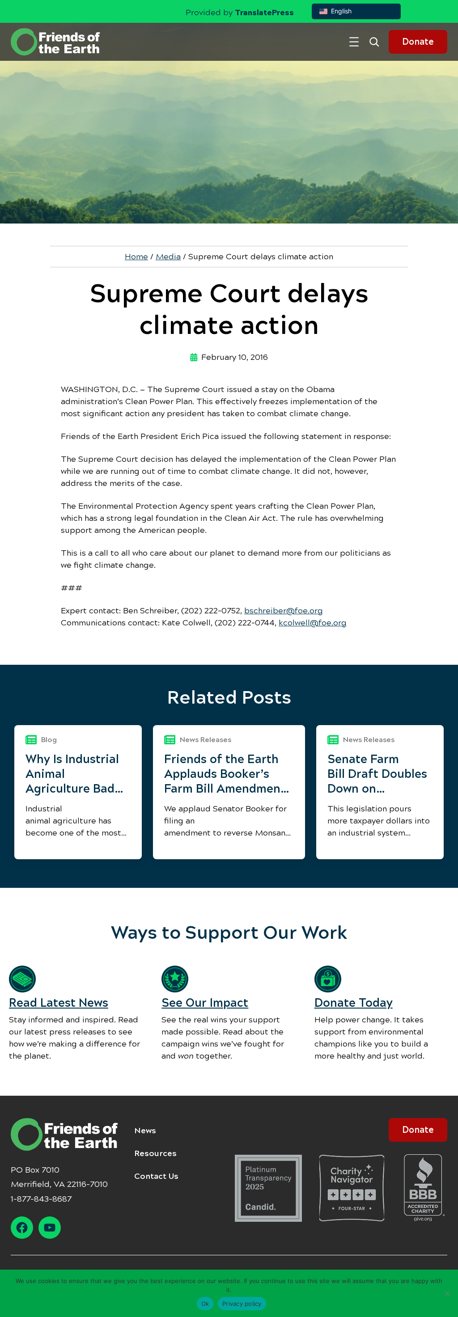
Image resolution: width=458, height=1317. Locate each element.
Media (168, 257)
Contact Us (156, 1176)
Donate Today (353, 1003)
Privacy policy (242, 1303)
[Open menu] (354, 42)
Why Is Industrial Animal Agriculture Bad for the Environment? (72, 774)
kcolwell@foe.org (313, 623)
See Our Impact (204, 1003)
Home (136, 257)
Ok (205, 1303)
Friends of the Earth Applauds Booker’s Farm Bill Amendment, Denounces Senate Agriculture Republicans (226, 774)
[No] (446, 1293)
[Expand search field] (377, 42)
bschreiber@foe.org (283, 611)
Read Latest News (58, 1003)
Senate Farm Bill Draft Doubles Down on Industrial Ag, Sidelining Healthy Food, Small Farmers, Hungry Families (379, 774)
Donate (418, 41)
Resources (155, 1153)
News (145, 1130)
